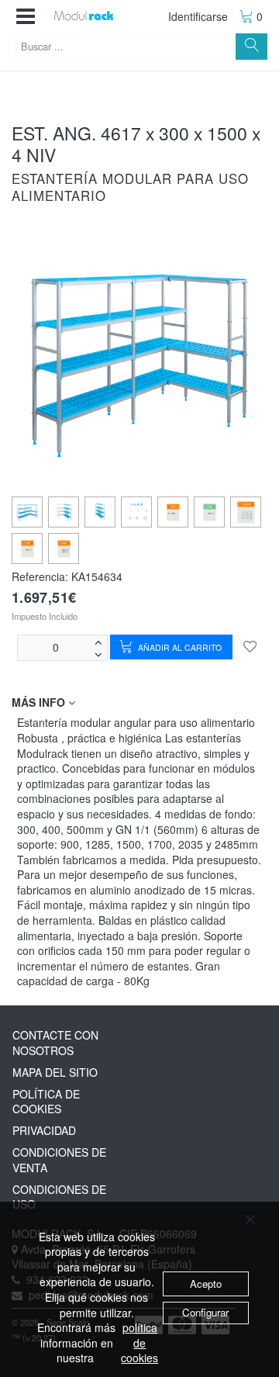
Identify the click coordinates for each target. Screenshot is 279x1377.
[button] (25, 16)
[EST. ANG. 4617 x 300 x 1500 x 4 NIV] (28, 512)
